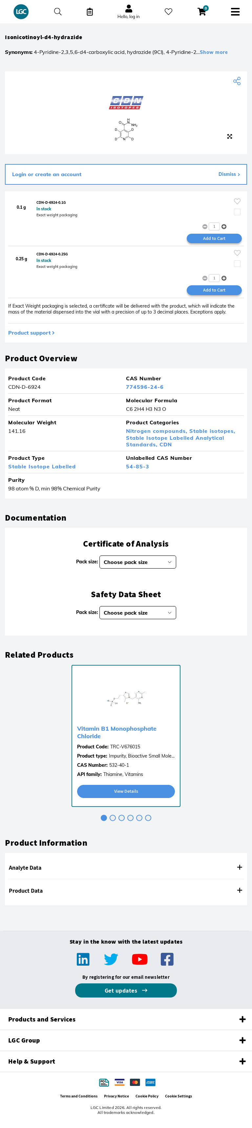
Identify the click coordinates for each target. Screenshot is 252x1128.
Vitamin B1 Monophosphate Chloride (117, 732)
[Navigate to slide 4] (130, 818)
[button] (224, 226)
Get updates (122, 990)
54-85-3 (137, 466)
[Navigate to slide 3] (121, 818)
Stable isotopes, (212, 431)
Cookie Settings (178, 1095)
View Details (126, 791)
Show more (214, 52)
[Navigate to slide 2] (113, 818)
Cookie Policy (147, 1095)
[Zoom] (229, 136)
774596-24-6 (145, 387)
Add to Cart (214, 238)
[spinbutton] (214, 226)
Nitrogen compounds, (157, 431)
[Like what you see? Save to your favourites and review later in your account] (168, 11)
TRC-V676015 (125, 747)
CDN (165, 444)
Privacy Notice (116, 1095)
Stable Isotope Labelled (42, 466)
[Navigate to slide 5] (139, 818)
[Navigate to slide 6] (148, 818)
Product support (29, 332)
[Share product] (237, 81)
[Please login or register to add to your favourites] (237, 201)
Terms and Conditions (78, 1095)
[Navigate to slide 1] (104, 818)
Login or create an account (46, 174)
